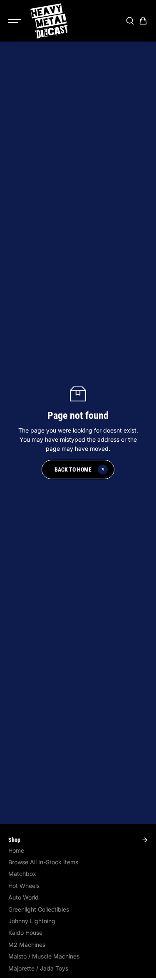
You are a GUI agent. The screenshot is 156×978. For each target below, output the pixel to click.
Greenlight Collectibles (38, 909)
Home (16, 850)
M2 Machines (26, 944)
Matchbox (22, 873)
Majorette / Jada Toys (38, 968)
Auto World (23, 897)
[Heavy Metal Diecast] (49, 21)
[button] (143, 20)
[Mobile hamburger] (15, 21)
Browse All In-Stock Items (43, 862)
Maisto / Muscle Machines (43, 956)
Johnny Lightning (31, 920)
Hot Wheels (24, 885)
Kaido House (25, 932)
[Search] (129, 20)
